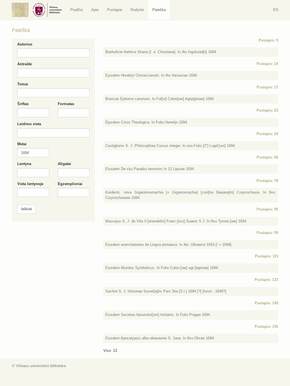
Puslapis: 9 (268, 40)
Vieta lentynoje (30, 184)
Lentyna (24, 164)
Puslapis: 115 (266, 256)
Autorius (24, 44)
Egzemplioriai (70, 184)
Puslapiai (114, 10)
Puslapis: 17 (267, 87)
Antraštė (24, 64)
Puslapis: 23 (267, 110)
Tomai (22, 84)
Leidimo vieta (29, 124)
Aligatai (64, 164)
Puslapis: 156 (266, 326)
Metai (22, 144)
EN (275, 10)
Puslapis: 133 (266, 279)
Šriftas (23, 104)
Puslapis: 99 (267, 233)
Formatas (66, 104)
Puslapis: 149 (266, 303)
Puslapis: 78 (267, 181)
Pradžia (76, 10)
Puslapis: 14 (267, 64)
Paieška (159, 10)
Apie (95, 10)
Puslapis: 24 (267, 134)
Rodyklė (137, 10)
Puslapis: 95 (267, 209)
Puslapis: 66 (267, 157)
